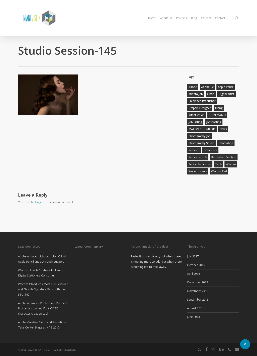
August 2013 (195, 308)
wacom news (198, 171)
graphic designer (200, 108)
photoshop (226, 143)
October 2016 (196, 265)
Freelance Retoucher (202, 101)
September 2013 (198, 299)
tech (218, 164)
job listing (195, 122)
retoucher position (223, 157)
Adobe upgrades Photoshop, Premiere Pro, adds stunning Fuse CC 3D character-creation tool (43, 308)
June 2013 (193, 317)
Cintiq (210, 94)
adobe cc (207, 87)
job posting (213, 122)
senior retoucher (200, 164)
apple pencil (226, 87)
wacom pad (219, 171)
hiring (218, 108)
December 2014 (197, 282)
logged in (41, 202)
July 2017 (193, 256)
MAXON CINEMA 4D (202, 129)
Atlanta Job (196, 94)
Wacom (231, 164)
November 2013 (197, 291)
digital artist (226, 94)
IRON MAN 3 (217, 115)
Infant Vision (197, 115)
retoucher (210, 150)
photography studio (201, 143)
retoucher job (198, 157)
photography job (199, 136)
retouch (194, 150)
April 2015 (193, 273)
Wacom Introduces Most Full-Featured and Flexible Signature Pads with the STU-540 (43, 289)
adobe (193, 87)
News (223, 129)
